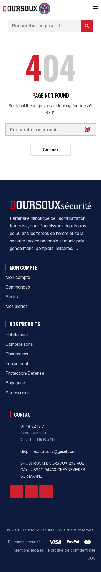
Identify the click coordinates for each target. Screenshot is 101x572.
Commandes (17, 287)
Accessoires (17, 392)
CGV (92, 558)
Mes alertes (16, 306)
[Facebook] (16, 491)
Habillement (16, 334)
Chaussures (16, 353)
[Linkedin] (31, 491)
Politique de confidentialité (72, 550)
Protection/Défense (24, 373)
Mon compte (17, 277)
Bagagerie (15, 382)
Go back (50, 149)
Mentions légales (29, 550)
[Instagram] (46, 491)
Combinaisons (19, 344)
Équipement (16, 363)
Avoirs (11, 296)
